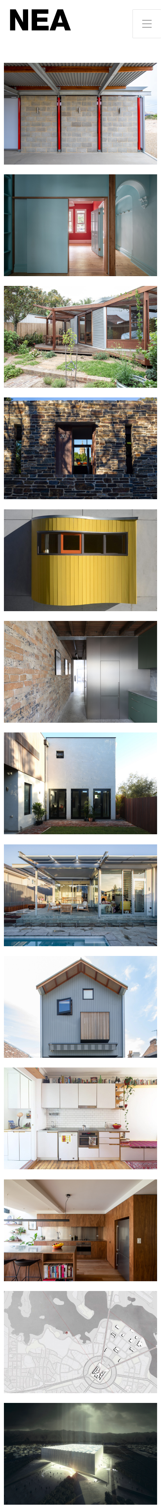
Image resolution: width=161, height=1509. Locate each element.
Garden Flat (80, 337)
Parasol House (80, 895)
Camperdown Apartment (81, 1230)
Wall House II (80, 448)
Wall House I (80, 560)
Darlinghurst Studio (80, 1118)
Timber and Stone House (80, 783)
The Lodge (80, 1342)
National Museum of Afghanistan (81, 1454)
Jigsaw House (80, 672)
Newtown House (80, 225)
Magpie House (80, 114)
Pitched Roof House (80, 1007)
